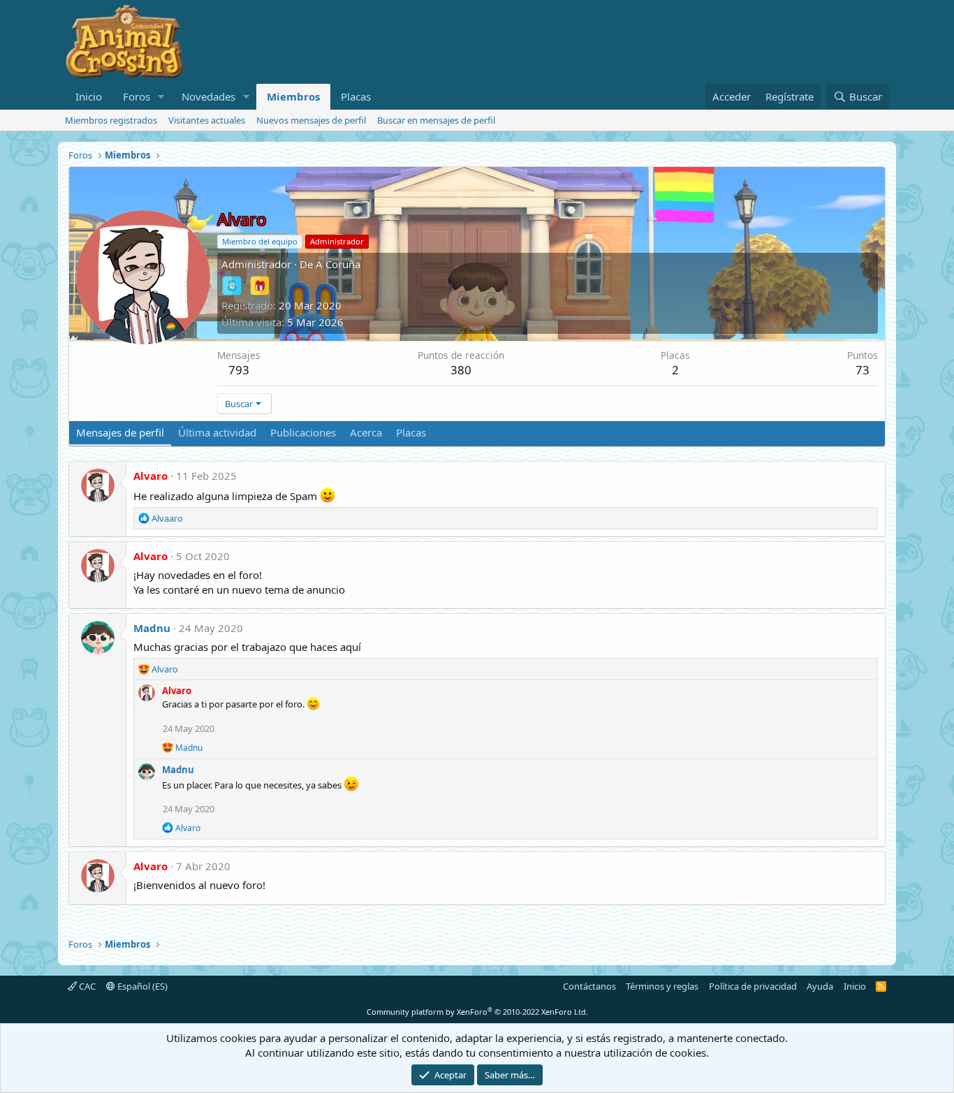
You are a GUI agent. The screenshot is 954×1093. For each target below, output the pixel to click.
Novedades (208, 96)
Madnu (151, 628)
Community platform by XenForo (477, 1011)
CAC (86, 986)
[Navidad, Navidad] (231, 285)
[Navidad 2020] (259, 285)
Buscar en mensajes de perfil (436, 120)
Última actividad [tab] (217, 432)
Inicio (88, 96)
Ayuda (820, 986)
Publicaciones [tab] (303, 432)
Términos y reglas (662, 986)
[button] (161, 97)
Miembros (293, 96)
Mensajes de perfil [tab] (120, 432)
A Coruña (338, 264)
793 (238, 370)
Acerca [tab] (366, 432)
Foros (136, 96)
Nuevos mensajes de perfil (311, 120)
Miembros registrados (111, 120)
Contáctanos (589, 986)
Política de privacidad (753, 986)
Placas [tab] (411, 432)
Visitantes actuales (206, 120)
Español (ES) (141, 986)
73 (862, 370)
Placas (356, 96)
